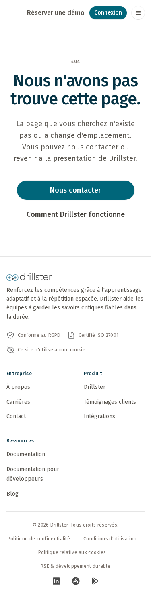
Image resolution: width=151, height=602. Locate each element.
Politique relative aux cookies (72, 552)
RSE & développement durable (75, 566)
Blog (12, 493)
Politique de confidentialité (39, 539)
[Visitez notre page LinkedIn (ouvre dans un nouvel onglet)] (56, 581)
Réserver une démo (56, 13)
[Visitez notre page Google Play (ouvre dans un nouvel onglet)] (95, 581)
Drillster (94, 387)
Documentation (25, 454)
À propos (18, 387)
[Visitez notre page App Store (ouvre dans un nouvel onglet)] (76, 581)
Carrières (18, 402)
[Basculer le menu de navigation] (138, 12)
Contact (16, 416)
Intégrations (99, 416)
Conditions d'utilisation (110, 539)
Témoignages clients (110, 402)
